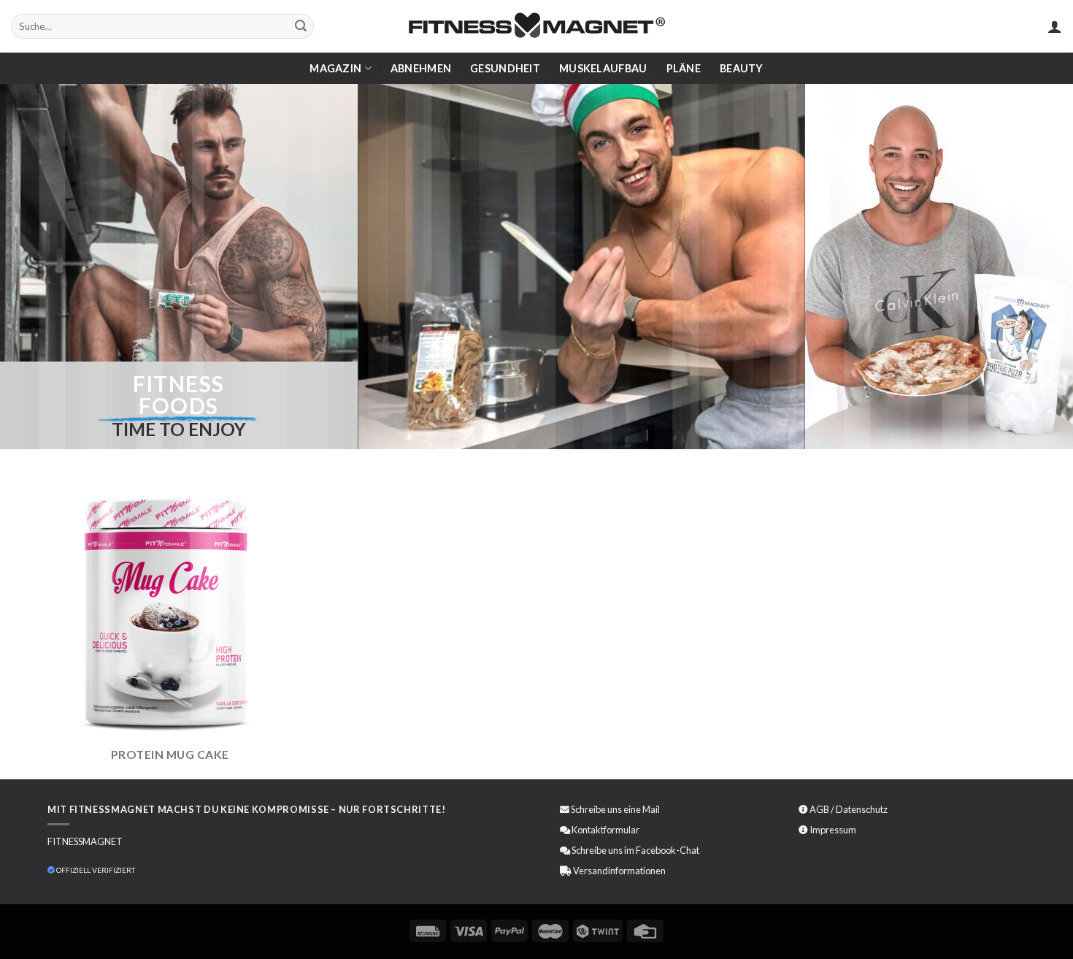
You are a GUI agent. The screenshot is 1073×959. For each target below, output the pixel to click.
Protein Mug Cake (170, 754)
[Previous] (385, 266)
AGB (819, 809)
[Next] (777, 266)
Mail (651, 809)
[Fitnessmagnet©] (536, 26)
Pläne (683, 68)
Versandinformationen (619, 870)
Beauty (742, 68)
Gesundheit (505, 68)
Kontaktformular (605, 830)
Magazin (335, 68)
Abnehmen (421, 68)
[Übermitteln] (300, 26)
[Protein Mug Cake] (169, 614)
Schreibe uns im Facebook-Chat (634, 850)
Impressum (832, 830)
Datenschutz (862, 809)
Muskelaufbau (603, 68)
